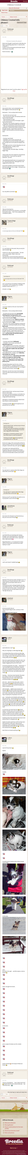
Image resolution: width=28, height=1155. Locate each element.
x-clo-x (9, 638)
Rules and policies (9, 1133)
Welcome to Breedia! (10, 1123)
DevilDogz (10, 98)
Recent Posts (4, 12)
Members (12, 10)
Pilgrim (9, 296)
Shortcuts (25, 1)
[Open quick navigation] (26, 16)
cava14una (10, 506)
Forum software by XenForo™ (13, 1153)
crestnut (10, 598)
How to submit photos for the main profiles (14, 1127)
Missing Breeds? (9, 1125)
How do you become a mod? (12, 1130)
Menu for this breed (14, 8)
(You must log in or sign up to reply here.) (17, 1092)
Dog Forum (5, 10)
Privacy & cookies (22, 1154)
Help (26, 1101)
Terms (17, 1154)
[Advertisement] (14, 73)
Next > (7, 25)
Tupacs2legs (11, 221)
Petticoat (10, 29)
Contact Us (22, 1101)
